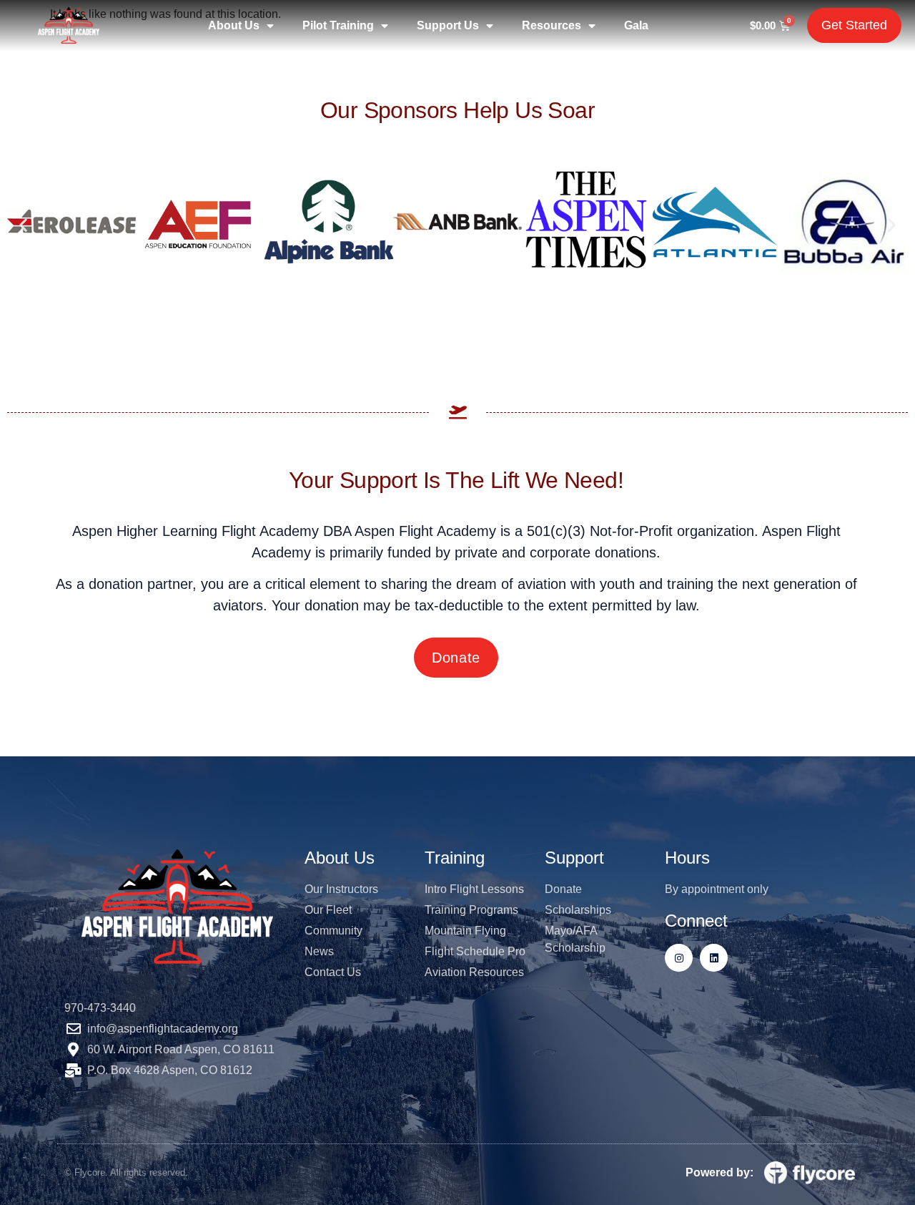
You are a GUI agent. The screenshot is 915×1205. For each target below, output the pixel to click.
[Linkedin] (714, 958)
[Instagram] (679, 958)
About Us (233, 25)
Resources (551, 25)
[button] (23, 224)
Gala (636, 25)
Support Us (448, 25)
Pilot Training (338, 25)
